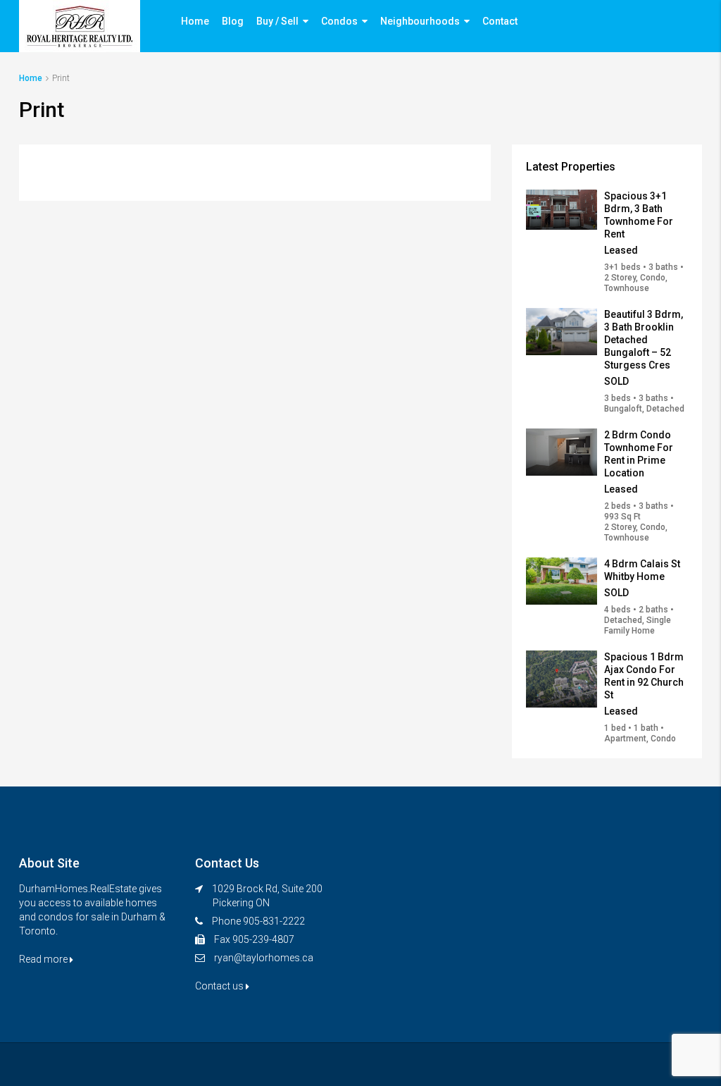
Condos (339, 21)
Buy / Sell (277, 21)
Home (195, 21)
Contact (500, 21)
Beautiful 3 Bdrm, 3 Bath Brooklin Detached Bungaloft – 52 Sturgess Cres (643, 340)
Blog (233, 21)
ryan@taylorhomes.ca (263, 957)
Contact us (220, 986)
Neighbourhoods (420, 21)
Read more (44, 959)
